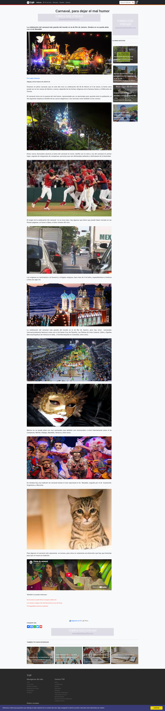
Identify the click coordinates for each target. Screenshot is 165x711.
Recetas (55, 2)
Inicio (56, 682)
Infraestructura (59, 696)
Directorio (58, 688)
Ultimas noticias (32, 686)
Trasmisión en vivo (61, 694)
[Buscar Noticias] (133, 2)
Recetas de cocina (33, 688)
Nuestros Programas (61, 692)
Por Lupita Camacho (33, 78)
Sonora (68, 2)
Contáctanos (59, 684)
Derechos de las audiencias (63, 698)
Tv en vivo (30, 684)
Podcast (29, 692)
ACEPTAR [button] (156, 708)
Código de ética (59, 701)
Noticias (39, 2)
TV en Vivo (47, 2)
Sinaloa (61, 2)
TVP (28, 682)
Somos (57, 686)
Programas (30, 690)
